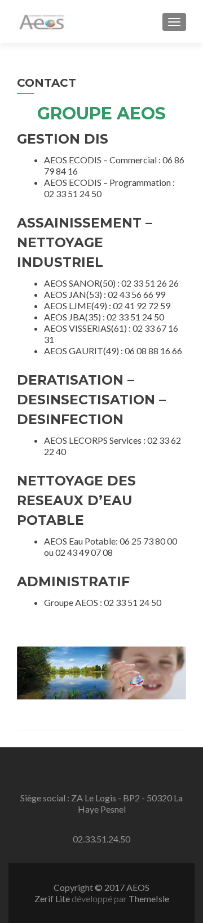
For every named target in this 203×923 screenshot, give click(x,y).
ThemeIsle (149, 898)
